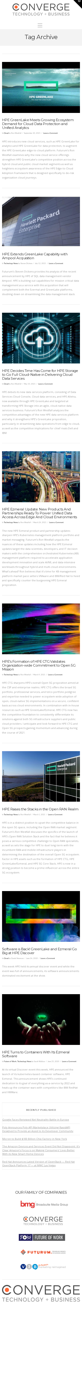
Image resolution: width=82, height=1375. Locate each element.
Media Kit (12, 1308)
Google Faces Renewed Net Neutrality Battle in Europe (35, 1119)
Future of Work (10, 1061)
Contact (10, 1326)
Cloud (6, 133)
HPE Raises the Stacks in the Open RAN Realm (40, 809)
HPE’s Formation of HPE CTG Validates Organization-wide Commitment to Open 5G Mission (38, 665)
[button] (41, 24)
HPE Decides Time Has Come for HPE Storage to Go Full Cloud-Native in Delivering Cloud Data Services (40, 374)
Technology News (11, 263)
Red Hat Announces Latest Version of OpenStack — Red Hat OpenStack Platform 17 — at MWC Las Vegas (38, 1163)
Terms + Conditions (18, 1313)
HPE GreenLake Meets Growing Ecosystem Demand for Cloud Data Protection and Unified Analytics (38, 124)
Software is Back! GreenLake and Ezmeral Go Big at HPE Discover (39, 951)
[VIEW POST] (41, 87)
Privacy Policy (14, 1317)
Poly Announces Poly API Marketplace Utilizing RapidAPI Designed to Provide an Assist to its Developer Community (37, 1129)
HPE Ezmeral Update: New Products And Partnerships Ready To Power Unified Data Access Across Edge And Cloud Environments (39, 513)
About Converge (16, 1304)
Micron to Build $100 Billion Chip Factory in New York (34, 1138)
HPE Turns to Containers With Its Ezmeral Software (35, 1054)
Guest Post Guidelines (19, 1322)
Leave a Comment (50, 133)
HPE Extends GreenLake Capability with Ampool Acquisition (34, 256)
